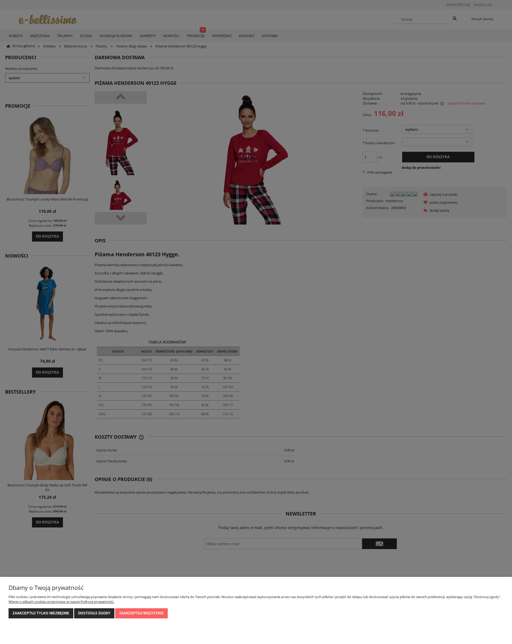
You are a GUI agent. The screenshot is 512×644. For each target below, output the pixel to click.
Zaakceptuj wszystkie (141, 613)
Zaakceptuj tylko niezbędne (41, 613)
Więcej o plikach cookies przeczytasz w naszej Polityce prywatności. (61, 601)
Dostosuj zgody (94, 613)
